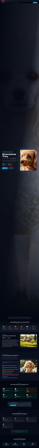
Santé (11, 2)
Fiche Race (3, 2)
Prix (9, 2)
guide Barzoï (13, 408)
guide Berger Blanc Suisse (10, 350)
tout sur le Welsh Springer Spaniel (9, 408)
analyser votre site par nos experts (20, 405)
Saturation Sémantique (17, 317)
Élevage (5, 2)
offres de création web (13, 405)
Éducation (13, 2)
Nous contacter (35, 2)
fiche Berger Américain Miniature (14, 350)
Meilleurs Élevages (16, 2)
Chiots (7, 2)
